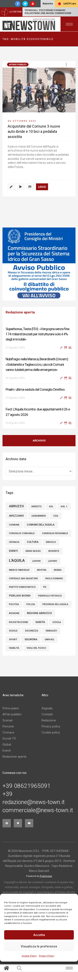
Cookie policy (51, 732)
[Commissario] (39, 264)
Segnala (47, 708)
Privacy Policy (46, 956)
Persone (8, 726)
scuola (56, 622)
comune (14, 524)
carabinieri (38, 516)
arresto (36, 506)
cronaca (14, 542)
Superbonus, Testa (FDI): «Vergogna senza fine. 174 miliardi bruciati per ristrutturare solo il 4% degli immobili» (38, 334)
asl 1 (64, 506)
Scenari (7, 720)
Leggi (42, 186)
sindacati (51, 630)
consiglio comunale (22, 533)
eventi (13, 550)
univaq (49, 639)
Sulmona (31, 639)
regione (14, 613)
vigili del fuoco (36, 648)
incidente (53, 551)
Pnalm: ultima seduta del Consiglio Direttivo (35, 389)
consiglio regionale (55, 533)
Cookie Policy (29, 956)
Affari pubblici (17, 64)
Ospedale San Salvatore (23, 578)
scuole (13, 630)
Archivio (39, 440)
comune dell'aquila (40, 524)
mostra (41, 570)
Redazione (49, 720)
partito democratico (22, 587)
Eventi (6, 750)
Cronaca (8, 732)
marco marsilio (19, 569)
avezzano (16, 515)
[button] (66, 64)
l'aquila (17, 560)
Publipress (46, 876)
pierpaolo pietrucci (50, 596)
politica (14, 604)
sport (13, 639)
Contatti (47, 714)
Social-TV (9, 738)
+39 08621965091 (26, 785)
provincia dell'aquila (55, 604)
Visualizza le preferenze (39, 946)
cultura (32, 542)
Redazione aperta (14, 756)
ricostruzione (18, 622)
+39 (7, 794)
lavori (36, 560)
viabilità (14, 648)
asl (51, 506)
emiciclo (51, 542)
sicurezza (31, 630)
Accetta (39, 935)
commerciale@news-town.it (37, 810)
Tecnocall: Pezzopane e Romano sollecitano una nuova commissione (48, 12)
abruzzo (16, 506)
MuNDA (58, 570)
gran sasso (33, 550)
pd (44, 587)
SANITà (40, 622)
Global (6, 744)
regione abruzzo (39, 613)
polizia (30, 604)
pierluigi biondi (20, 595)
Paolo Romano (54, 578)
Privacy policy (51, 726)
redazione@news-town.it (33, 802)
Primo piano (10, 708)
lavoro (52, 561)
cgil (55, 516)
